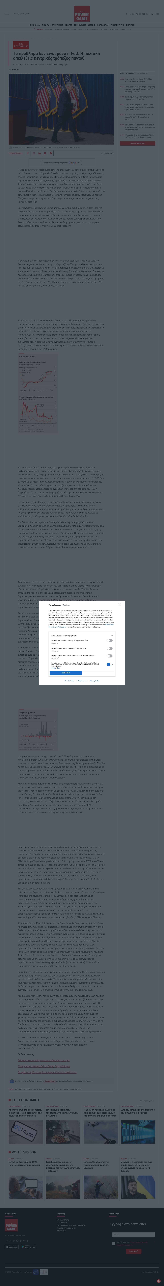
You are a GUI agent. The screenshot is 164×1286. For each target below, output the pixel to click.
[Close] (120, 605)
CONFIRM (66, 673)
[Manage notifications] (159, 1281)
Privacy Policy (95, 681)
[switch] (110, 640)
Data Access (82, 681)
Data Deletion (69, 681)
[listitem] (82, 635)
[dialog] (82, 643)
